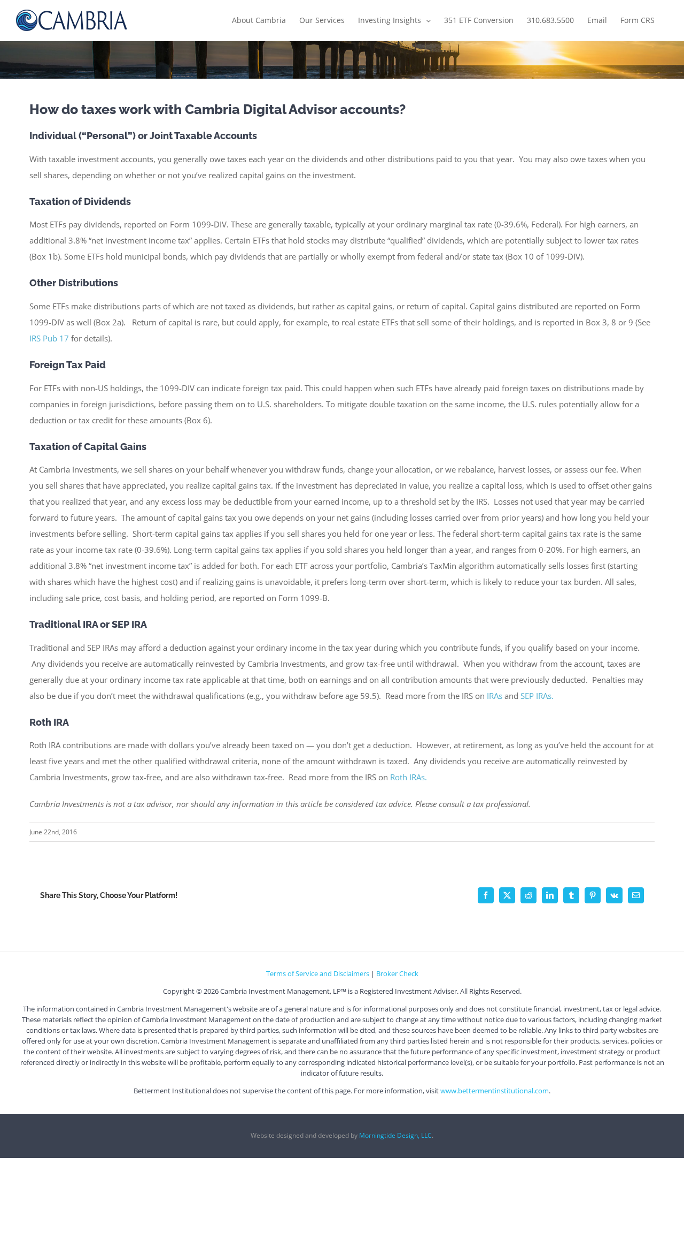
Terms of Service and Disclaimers (317, 973)
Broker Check (397, 973)
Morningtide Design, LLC (395, 1135)
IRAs (494, 695)
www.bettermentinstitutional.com (494, 1090)
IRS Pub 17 (50, 338)
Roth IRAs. (408, 777)
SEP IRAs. (537, 695)
